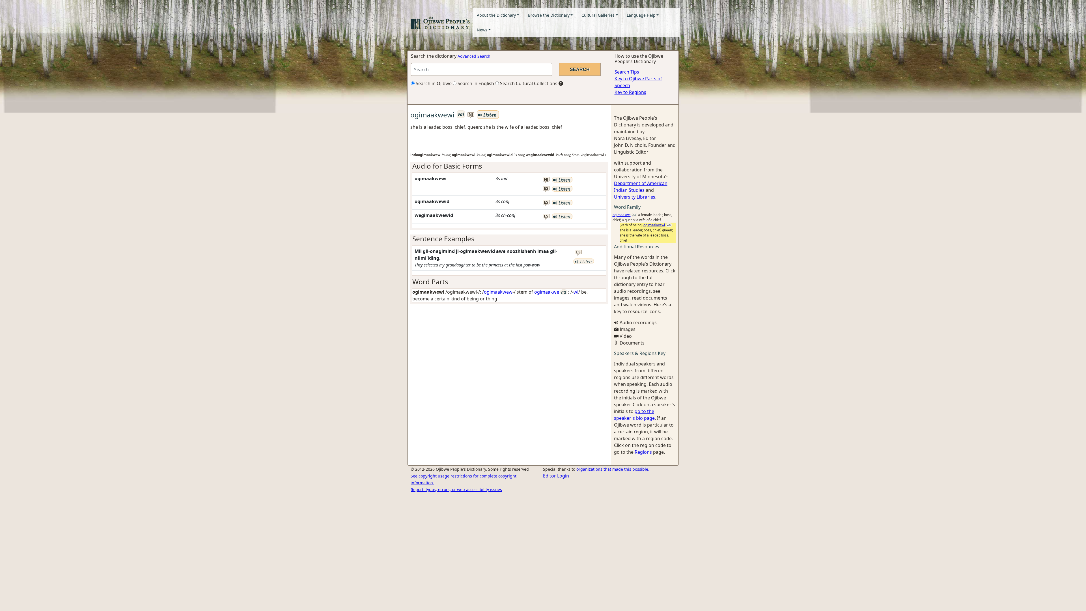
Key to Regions (630, 92)
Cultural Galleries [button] (598, 15)
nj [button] (471, 114)
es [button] (546, 188)
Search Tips (627, 72)
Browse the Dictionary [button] (549, 15)
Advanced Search (474, 56)
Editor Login (556, 476)
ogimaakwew (498, 292)
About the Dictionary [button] (496, 15)
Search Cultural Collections (528, 83)
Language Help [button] (641, 15)
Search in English (475, 83)
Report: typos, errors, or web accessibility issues (456, 489)
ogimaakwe (546, 292)
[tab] (509, 166)
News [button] (482, 30)
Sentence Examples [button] (443, 238)
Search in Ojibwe (433, 83)
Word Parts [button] (430, 281)
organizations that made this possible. (612, 469)
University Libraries (634, 197)
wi (576, 292)
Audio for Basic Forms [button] (447, 166)
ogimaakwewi (654, 225)
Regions (643, 452)
